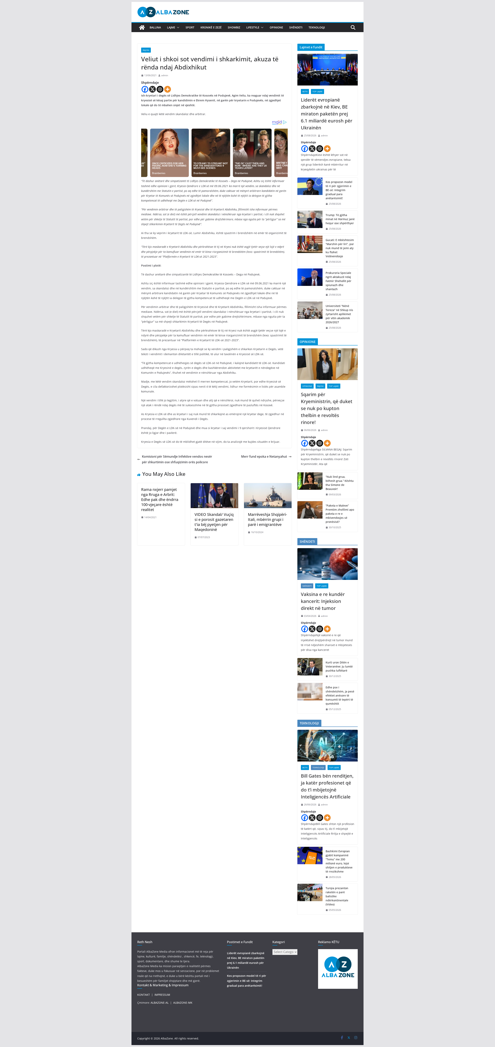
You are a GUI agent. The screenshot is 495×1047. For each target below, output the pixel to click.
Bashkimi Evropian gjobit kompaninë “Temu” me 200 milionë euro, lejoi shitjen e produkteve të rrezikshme (339, 861)
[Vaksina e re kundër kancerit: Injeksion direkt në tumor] (327, 564)
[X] (152, 89)
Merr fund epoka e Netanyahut (264, 456)
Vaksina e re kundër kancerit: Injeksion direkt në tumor (323, 601)
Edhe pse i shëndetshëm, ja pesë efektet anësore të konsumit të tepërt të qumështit (340, 695)
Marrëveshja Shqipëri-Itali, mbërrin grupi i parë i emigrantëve (267, 519)
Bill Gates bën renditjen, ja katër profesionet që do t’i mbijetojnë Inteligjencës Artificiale (327, 786)
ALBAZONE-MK (182, 1002)
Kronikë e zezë (211, 27)
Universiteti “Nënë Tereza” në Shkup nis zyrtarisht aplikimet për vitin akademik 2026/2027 (339, 314)
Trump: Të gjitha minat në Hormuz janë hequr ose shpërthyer (340, 219)
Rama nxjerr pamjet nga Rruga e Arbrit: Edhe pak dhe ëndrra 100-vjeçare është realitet (159, 499)
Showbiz (234, 27)
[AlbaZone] (142, 27)
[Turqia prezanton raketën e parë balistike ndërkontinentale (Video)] (310, 899)
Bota (304, 91)
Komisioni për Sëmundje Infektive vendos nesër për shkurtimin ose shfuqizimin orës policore (177, 459)
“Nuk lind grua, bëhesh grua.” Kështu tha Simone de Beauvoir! (340, 483)
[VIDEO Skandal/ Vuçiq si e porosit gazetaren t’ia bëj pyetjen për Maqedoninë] (214, 486)
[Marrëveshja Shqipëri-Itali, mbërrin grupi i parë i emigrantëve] (268, 486)
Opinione (276, 27)
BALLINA (155, 27)
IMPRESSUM (162, 995)
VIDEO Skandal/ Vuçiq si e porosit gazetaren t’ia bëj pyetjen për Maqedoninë (214, 522)
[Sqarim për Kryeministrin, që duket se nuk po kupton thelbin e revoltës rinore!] (327, 364)
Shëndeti (295, 27)
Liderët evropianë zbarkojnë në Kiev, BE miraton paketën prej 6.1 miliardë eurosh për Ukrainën (326, 114)
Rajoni (146, 50)
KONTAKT (143, 995)
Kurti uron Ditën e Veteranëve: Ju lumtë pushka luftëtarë (339, 666)
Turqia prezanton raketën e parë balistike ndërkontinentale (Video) (337, 896)
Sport (190, 27)
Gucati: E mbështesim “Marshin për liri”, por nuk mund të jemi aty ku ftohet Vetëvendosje (340, 248)
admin (164, 75)
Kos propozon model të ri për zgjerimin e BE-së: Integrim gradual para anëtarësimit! (339, 190)
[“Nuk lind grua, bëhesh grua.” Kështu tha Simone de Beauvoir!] (310, 485)
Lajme (171, 27)
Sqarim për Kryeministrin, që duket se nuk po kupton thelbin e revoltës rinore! (326, 408)
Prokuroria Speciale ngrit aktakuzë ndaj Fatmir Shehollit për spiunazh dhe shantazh (338, 281)
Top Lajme (317, 91)
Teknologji (317, 27)
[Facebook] (145, 89)
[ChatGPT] (160, 89)
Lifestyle (252, 27)
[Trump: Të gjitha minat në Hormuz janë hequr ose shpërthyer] (310, 222)
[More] (167, 89)
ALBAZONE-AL (160, 1002)
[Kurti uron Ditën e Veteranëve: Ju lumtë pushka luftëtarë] (310, 669)
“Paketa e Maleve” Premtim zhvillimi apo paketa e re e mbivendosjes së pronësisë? (340, 514)
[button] (177, 27)
